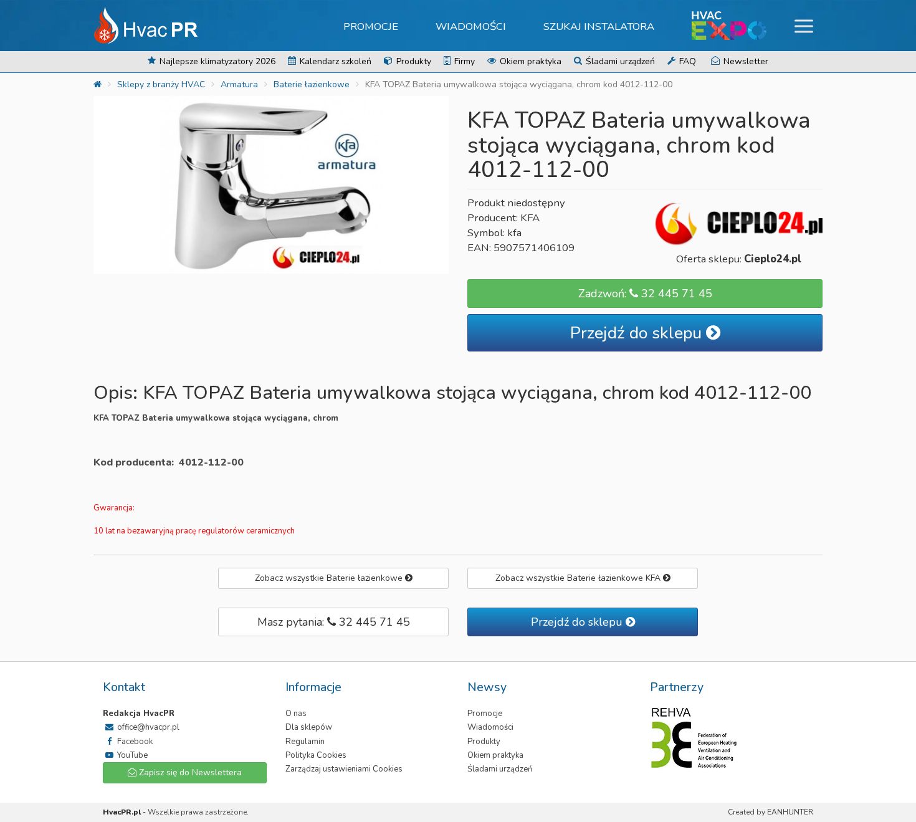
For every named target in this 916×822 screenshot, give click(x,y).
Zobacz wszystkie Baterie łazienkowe (330, 578)
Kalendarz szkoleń (334, 61)
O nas (296, 713)
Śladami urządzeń (619, 61)
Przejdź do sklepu (638, 333)
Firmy (463, 61)
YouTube (131, 755)
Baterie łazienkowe (312, 84)
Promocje (370, 26)
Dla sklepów (308, 727)
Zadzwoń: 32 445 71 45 (645, 293)
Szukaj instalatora (598, 26)
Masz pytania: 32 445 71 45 (333, 621)
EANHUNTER (790, 812)
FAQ (686, 61)
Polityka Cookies (315, 755)
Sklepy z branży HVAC (161, 84)
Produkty (412, 61)
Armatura (239, 84)
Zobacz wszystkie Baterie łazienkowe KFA (579, 578)
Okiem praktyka (529, 61)
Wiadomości (471, 26)
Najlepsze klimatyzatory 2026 (216, 61)
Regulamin (305, 741)
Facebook (134, 741)
